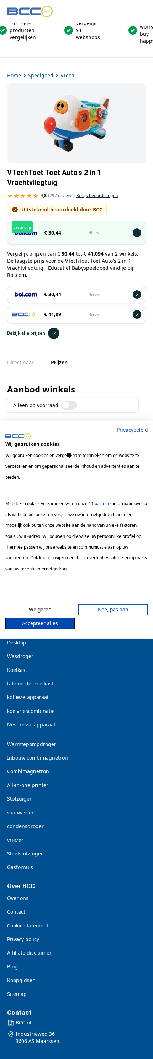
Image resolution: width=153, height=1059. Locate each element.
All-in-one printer (27, 785)
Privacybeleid (132, 429)
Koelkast (17, 670)
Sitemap (17, 994)
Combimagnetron (28, 771)
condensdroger (25, 826)
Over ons (17, 898)
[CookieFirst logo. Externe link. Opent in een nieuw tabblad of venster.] (18, 436)
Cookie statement (27, 925)
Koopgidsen (21, 980)
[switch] (69, 405)
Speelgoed (40, 75)
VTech (67, 75)
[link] (62, 197)
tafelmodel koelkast (30, 683)
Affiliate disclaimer (29, 952)
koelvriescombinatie (31, 711)
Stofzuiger (19, 798)
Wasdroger (20, 656)
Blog (12, 966)
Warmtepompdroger (31, 744)
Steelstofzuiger (25, 853)
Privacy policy (23, 939)
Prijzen (59, 362)
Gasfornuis (20, 867)
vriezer (15, 840)
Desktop (16, 642)
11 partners (100, 503)
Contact (16, 911)
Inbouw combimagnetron (37, 757)
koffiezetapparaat (28, 697)
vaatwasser (20, 812)
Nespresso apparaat (31, 724)
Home (14, 75)
